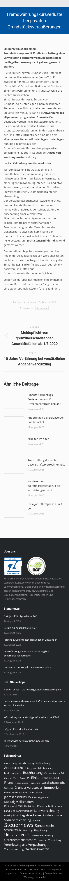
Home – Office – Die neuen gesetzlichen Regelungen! (32, 689)
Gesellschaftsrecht (53, 782)
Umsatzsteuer (16, 835)
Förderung (35, 782)
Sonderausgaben (53, 815)
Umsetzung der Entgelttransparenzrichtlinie (27, 667)
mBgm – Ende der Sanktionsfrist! (21, 729)
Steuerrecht (44, 826)
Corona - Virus (11, 778)
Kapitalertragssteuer (38, 797)
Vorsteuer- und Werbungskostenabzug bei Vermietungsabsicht (44, 486)
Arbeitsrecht (13, 768)
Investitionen (36, 792)
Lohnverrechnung (46, 811)
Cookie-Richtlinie (53, 873)
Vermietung (54, 840)
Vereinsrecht (40, 840)
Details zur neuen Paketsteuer (20, 627)
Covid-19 (24, 778)
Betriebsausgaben (12, 773)
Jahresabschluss (15, 797)
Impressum (11, 873)
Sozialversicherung (17, 820)
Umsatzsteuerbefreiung (42, 835)
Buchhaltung (33, 773)
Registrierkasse (30, 815)
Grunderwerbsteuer (29, 788)
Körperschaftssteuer (49, 806)
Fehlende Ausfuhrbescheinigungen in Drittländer (30, 639)
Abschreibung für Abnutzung (35, 763)
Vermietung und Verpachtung (25, 845)
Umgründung (40, 830)
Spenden (37, 820)
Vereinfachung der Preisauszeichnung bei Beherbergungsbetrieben (26, 653)
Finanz (8, 783)
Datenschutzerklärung (31, 873)
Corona (48, 773)
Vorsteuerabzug (14, 849)
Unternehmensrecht (18, 840)
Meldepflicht (11, 815)
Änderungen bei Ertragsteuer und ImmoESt (46, 420)
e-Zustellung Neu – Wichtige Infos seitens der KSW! (31, 717)
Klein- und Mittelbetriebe (20, 806)
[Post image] (14, 401)
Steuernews (30, 302)
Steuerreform (12, 830)
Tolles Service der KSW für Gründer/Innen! (26, 741)
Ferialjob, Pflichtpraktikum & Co (45, 506)
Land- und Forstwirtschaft (18, 810)
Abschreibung (10, 763)
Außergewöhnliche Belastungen (40, 768)
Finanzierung (21, 782)
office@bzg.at (55, 869)
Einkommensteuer (45, 778)
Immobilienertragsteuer (15, 792)
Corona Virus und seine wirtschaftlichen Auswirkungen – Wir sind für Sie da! (34, 703)
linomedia (41, 877)
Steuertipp (27, 830)
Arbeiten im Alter (38, 439)
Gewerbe (8, 787)
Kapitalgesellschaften (19, 802)
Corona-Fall (58, 773)
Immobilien (52, 787)
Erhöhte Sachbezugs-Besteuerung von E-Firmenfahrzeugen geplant (44, 399)
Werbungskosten (37, 849)
